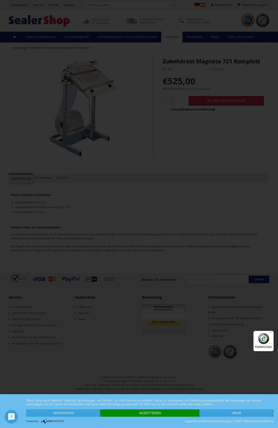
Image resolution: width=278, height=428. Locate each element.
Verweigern (63, 413)
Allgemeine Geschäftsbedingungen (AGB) (213, 421)
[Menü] (271, 333)
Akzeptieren (150, 413)
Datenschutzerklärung (259, 421)
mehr (236, 413)
